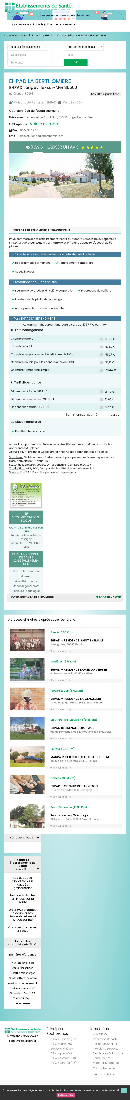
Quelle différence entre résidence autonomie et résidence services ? (22, 1003)
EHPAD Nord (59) (61, 1063)
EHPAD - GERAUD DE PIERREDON (74, 806)
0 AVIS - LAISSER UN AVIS (56, 147)
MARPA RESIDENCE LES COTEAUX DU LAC (80, 776)
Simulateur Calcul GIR (22, 1013)
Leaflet (70, 216)
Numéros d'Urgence (22, 974)
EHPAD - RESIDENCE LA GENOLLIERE (76, 718)
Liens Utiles (65, 24)
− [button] (14, 163)
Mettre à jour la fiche (106, 94)
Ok (124, 1090)
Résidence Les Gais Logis (69, 835)
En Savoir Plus (65, 1095)
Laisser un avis (110, 616)
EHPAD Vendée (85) (63, 1082)
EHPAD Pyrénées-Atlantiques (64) (62, 1070)
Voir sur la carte (61, 670)
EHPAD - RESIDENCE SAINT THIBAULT (77, 660)
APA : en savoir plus (23, 982)
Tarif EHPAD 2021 (103, 1078)
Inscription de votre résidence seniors (106, 1061)
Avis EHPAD (100, 1054)
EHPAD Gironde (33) (63, 1059)
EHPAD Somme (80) (63, 1078)
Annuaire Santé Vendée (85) (31, 24)
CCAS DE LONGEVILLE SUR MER (26, 549)
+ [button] (14, 158)
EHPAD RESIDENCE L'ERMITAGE (72, 747)
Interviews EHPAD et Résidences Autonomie (108, 1070)
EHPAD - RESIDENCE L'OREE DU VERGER (78, 689)
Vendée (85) (65, 35)
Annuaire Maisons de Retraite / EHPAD (28, 35)
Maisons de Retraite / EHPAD (35, 102)
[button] (13, 185)
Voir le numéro (44, 124)
